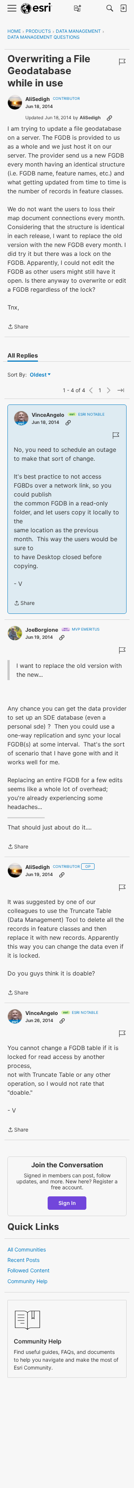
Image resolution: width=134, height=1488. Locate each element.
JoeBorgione (41, 629)
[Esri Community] (36, 8)
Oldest (39, 374)
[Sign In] (123, 8)
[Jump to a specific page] (121, 390)
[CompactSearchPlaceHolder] (110, 8)
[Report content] (122, 62)
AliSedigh (37, 99)
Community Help (27, 1281)
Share (17, 327)
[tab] (22, 355)
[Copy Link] (109, 117)
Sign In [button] (67, 1203)
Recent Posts (23, 1260)
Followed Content (28, 1270)
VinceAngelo (48, 415)
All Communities (26, 1249)
